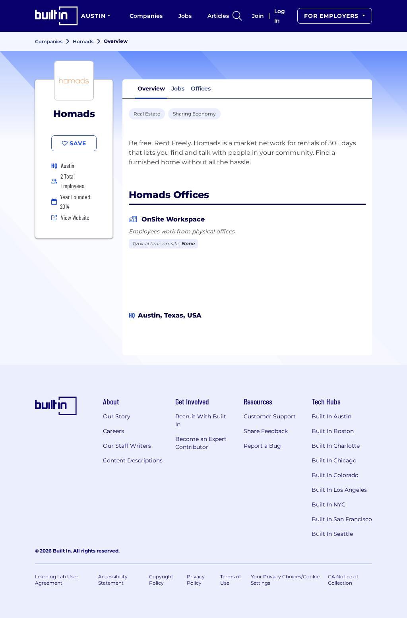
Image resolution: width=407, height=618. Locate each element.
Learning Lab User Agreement (56, 580)
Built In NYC (328, 504)
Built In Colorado (335, 475)
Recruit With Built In (200, 420)
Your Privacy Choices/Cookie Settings (285, 580)
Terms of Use (230, 580)
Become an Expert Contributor (201, 443)
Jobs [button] (177, 88)
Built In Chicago (334, 460)
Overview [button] (151, 88)
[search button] (237, 15)
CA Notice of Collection (343, 580)
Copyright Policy (161, 580)
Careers (113, 431)
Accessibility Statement (113, 580)
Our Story (116, 416)
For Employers (332, 15)
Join (258, 15)
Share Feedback (266, 431)
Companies (146, 15)
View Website (75, 217)
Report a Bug (262, 445)
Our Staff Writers (127, 445)
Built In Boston (333, 431)
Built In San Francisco (342, 519)
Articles (218, 15)
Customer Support (270, 416)
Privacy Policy (196, 580)
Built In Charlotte (336, 445)
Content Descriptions (133, 460)
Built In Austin (331, 416)
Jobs (185, 15)
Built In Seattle (332, 533)
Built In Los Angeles (339, 489)
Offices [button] (201, 88)
